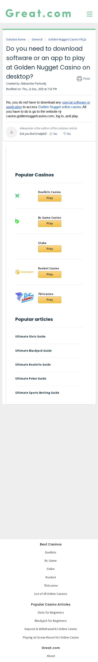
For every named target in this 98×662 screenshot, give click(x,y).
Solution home (16, 39)
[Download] (40, 336)
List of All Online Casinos (50, 594)
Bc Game (51, 560)
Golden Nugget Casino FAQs (67, 39)
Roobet (51, 577)
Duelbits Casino (49, 192)
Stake (42, 243)
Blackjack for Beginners (51, 621)
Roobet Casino (48, 268)
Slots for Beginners (51, 612)
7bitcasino (45, 294)
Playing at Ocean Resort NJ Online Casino (51, 637)
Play (49, 198)
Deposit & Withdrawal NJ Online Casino (51, 629)
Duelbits (50, 552)
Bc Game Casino (49, 218)
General (37, 39)
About (51, 656)
